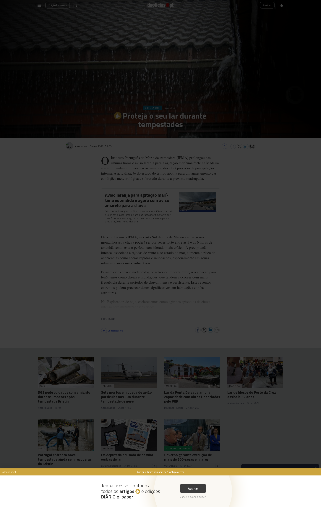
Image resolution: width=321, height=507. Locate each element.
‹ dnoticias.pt (9, 472)
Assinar (193, 488)
